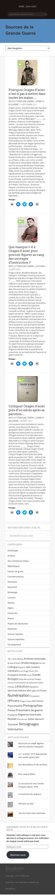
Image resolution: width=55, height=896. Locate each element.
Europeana (13, 675)
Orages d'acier (25, 701)
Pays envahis (15, 706)
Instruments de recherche (26, 682)
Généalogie (12, 592)
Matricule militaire (17, 690)
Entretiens (12, 581)
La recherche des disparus (29, 794)
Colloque (12, 667)
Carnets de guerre (15, 571)
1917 (10, 658)
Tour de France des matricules (31, 813)
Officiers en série (26, 803)
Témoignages (28, 724)
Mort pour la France (36, 690)
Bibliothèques (14, 566)
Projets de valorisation (18, 623)
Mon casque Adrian (26, 774)
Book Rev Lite (11, 882)
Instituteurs (11, 683)
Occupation (35, 696)
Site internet (22, 719)
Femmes (29, 675)
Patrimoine (12, 613)
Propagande (12, 714)
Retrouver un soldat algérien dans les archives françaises (31, 745)
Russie (12, 719)
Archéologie (13, 550)
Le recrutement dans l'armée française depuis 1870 (31, 785)
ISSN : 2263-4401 (27, 6)
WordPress (10, 888)
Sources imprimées (16, 639)
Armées (25, 663)
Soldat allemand (36, 719)
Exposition (12, 587)
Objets (11, 608)
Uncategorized (14, 644)
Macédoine (33, 686)
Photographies (33, 705)
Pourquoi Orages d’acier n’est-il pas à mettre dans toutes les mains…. (27, 94)
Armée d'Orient (14, 663)
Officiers (13, 700)
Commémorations (16, 576)
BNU (43, 663)
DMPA (28, 667)
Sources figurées (15, 634)
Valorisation (15, 729)
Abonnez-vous (17, 854)
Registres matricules (29, 714)
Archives (11, 555)
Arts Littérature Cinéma (21, 101)
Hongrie (37, 679)
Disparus (21, 667)
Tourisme (13, 724)
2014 (14, 658)
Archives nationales (35, 659)
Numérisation (19, 695)
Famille (22, 675)
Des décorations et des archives (32, 764)
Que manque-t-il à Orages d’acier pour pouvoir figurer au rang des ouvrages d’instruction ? (26, 254)
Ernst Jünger (24, 671)
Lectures (40, 266)
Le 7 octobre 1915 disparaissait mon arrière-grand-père (32, 755)
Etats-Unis (33, 671)
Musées (11, 602)
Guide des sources (26, 679)
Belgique (34, 663)
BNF (40, 663)
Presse (11, 618)
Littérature (22, 686)
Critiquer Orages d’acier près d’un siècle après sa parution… (27, 410)
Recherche (12, 628)
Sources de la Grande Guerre (20, 30)
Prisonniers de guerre (29, 710)
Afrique (20, 658)
